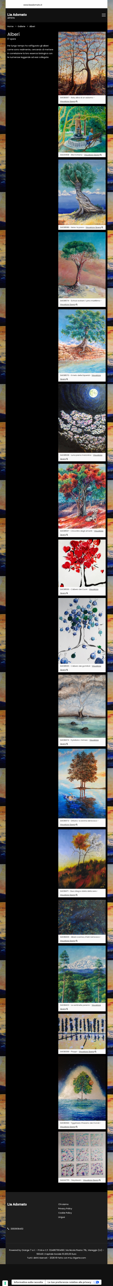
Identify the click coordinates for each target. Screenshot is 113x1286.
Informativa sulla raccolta (28, 1282)
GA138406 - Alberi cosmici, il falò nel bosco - (80, 939)
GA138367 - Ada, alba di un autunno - (77, 99)
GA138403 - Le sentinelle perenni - (80, 1007)
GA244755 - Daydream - (79, 1180)
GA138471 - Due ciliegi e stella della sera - (79, 893)
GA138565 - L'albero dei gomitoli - (80, 668)
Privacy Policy (65, 1208)
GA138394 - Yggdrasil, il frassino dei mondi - (80, 1125)
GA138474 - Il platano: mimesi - (79, 742)
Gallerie (21, 26)
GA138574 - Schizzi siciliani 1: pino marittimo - (81, 302)
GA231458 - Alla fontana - (79, 155)
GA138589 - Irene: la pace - (80, 227)
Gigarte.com (79, 1257)
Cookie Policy (65, 1212)
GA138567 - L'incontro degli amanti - (81, 533)
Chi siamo (63, 1204)
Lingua (61, 1217)
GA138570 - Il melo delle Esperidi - (80, 377)
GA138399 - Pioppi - (77, 1051)
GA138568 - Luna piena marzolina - (81, 457)
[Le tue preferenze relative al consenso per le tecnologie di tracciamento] (5, 1283)
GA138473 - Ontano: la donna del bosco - (79, 822)
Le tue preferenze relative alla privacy (69, 1282)
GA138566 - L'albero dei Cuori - (79, 591)
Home (10, 26)
